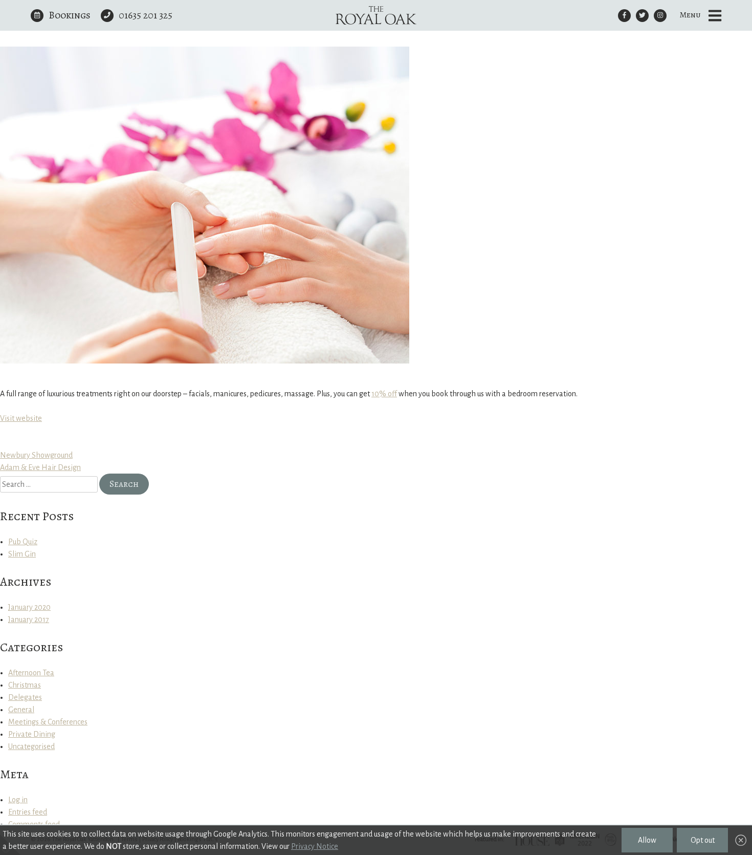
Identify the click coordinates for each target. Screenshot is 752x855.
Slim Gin (22, 554)
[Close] (740, 840)
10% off (384, 394)
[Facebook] (624, 15)
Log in (18, 800)
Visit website (21, 418)
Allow (647, 840)
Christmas (24, 685)
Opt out (703, 840)
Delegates (25, 697)
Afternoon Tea (31, 673)
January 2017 (28, 619)
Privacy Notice (314, 846)
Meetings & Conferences (47, 722)
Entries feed (27, 812)
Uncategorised (31, 746)
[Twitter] (642, 15)
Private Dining (31, 734)
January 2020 (29, 607)
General (21, 710)
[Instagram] (660, 15)
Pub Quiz (22, 542)
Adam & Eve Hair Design (40, 467)
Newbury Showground (36, 455)
